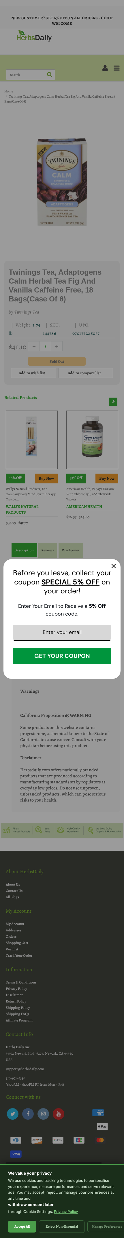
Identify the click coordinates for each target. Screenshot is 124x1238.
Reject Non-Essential (62, 1226)
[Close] (114, 566)
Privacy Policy (66, 1211)
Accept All (22, 1226)
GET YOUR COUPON (62, 656)
